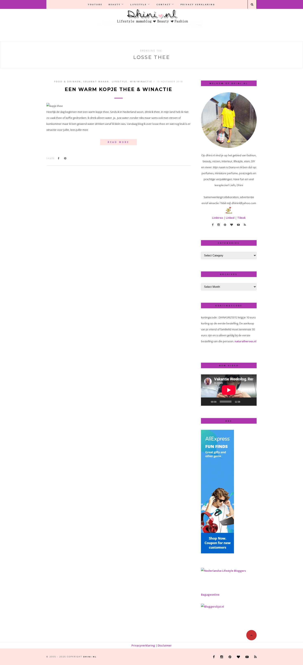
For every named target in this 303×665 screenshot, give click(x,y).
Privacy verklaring (198, 4)
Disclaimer (165, 645)
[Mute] (245, 402)
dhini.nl (90, 656)
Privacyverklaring (143, 645)
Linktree (217, 218)
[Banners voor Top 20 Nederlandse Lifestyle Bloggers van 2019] (223, 571)
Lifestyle (138, 4)
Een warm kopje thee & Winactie (118, 89)
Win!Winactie (141, 82)
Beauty (115, 4)
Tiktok (241, 218)
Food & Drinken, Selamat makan (81, 82)
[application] (229, 390)
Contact (163, 4)
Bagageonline (210, 594)
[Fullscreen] (251, 402)
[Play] (206, 402)
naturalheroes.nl (245, 341)
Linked (230, 218)
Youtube (95, 4)
